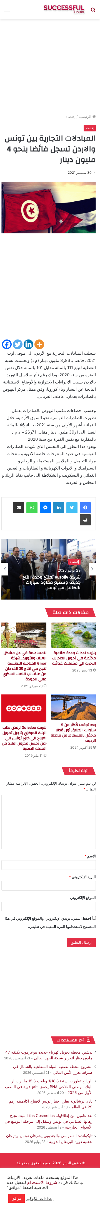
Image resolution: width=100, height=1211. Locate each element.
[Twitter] (17, 344)
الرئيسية (85, 116)
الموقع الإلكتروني (83, 897)
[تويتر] (72, 507)
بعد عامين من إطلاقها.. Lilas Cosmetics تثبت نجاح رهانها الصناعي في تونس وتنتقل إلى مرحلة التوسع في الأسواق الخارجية (48, 1121)
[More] (39, 344)
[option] (48, 569)
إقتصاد (71, 116)
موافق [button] (16, 1198)
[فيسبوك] (85, 507)
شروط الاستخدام (41, 1182)
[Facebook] (7, 344)
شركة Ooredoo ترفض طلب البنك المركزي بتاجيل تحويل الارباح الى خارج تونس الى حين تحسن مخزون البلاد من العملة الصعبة (24, 738)
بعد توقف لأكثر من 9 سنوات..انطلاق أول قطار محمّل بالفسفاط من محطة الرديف (73, 732)
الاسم (90, 856)
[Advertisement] (50, 289)
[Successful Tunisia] (64, 9)
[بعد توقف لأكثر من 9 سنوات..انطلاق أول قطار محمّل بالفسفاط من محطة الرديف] (73, 707)
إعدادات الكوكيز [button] (40, 1198)
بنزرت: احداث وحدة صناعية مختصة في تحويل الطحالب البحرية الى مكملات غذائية (74, 658)
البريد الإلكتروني (82, 877)
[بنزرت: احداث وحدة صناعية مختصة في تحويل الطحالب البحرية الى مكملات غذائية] (73, 635)
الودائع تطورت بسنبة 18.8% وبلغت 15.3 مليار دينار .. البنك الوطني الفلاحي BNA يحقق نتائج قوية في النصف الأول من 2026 (48, 1087)
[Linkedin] (28, 344)
